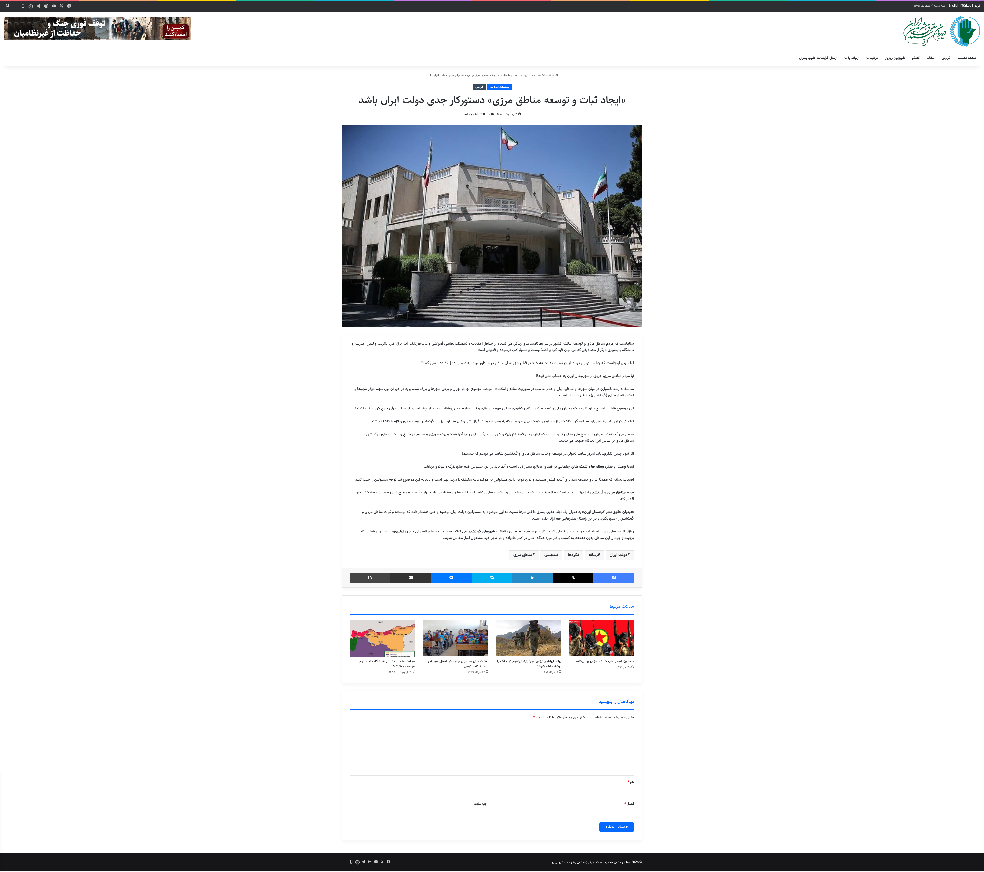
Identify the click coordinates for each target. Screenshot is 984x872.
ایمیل (629, 803)
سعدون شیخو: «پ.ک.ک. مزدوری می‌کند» (605, 661)
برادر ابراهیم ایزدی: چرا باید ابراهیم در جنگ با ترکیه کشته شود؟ (529, 663)
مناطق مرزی (522, 555)
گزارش (945, 58)
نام (631, 782)
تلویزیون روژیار (895, 58)
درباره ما (872, 58)
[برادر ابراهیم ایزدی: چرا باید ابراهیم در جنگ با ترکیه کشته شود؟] (528, 638)
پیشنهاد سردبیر (523, 75)
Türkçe (966, 5)
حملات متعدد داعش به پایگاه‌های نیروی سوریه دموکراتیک (387, 664)
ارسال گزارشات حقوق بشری (818, 58)
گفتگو (916, 58)
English (954, 5)
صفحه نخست (967, 58)
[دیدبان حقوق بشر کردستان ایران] (941, 31)
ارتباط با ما (851, 58)
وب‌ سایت (480, 803)
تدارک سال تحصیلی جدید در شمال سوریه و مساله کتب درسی (458, 663)
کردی (977, 5)
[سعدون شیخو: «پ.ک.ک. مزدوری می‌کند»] (601, 638)
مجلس (550, 555)
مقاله (930, 58)
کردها (572, 555)
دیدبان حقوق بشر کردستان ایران (573, 862)
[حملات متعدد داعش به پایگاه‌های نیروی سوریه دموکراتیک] (382, 638)
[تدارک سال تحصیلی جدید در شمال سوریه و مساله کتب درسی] (455, 638)
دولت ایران (618, 555)
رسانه (593, 555)
